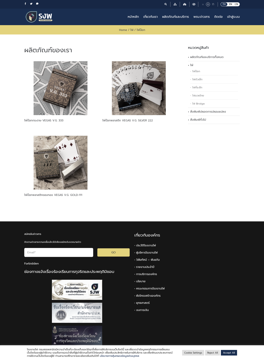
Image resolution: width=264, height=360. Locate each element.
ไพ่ (191, 65)
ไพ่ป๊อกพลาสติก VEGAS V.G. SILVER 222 (127, 120)
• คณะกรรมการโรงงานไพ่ (149, 288)
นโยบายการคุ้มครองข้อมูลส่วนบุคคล (119, 356)
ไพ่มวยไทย (198, 95)
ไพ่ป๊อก (196, 71)
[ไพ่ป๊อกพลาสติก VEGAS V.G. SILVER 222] (138, 88)
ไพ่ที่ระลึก (197, 87)
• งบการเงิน (141, 310)
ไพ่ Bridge (198, 104)
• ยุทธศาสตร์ (142, 303)
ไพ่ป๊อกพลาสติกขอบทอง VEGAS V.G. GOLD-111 (53, 195)
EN (230, 4)
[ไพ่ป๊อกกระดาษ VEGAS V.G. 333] (60, 88)
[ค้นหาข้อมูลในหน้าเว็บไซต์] (165, 4)
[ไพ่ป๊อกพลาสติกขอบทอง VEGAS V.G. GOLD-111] (60, 163)
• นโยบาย (139, 281)
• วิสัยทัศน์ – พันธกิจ (147, 260)
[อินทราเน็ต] (184, 4)
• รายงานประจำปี (144, 267)
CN (236, 4)
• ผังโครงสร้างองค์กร (147, 296)
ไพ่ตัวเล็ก (197, 79)
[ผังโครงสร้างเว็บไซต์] (175, 4)
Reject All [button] (212, 352)
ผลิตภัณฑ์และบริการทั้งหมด (207, 57)
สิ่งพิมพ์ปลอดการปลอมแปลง (208, 112)
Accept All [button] (229, 352)
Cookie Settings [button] (193, 352)
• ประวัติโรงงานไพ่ (145, 245)
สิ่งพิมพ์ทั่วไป (198, 120)
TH (224, 4)
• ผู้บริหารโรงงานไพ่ (146, 252)
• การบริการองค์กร (145, 274)
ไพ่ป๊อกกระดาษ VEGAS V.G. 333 (43, 120)
